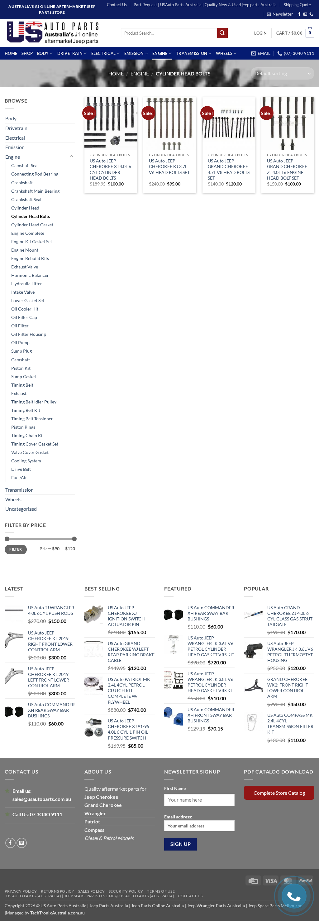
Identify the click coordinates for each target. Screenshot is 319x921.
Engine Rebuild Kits (30, 258)
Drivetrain (70, 53)
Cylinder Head (25, 207)
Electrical (103, 53)
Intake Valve (23, 292)
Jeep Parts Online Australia (157, 905)
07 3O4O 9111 (46, 814)
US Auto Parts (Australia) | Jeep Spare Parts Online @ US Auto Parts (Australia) (90, 896)
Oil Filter (20, 325)
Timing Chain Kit (27, 435)
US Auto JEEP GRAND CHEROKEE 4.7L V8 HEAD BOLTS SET (229, 169)
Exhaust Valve (24, 266)
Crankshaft (22, 182)
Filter (15, 549)
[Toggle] (71, 156)
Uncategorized (21, 509)
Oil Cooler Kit (24, 308)
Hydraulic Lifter (26, 283)
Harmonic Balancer (30, 275)
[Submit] (222, 33)
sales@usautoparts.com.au (41, 799)
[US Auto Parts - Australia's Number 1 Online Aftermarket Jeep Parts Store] (58, 33)
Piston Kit (21, 368)
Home (11, 53)
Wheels (224, 53)
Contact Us (117, 4)
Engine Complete (27, 233)
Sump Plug (21, 351)
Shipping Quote (297, 4)
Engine (160, 53)
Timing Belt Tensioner (32, 418)
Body (43, 53)
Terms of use (161, 891)
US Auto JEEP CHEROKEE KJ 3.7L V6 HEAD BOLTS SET (169, 166)
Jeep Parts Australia (109, 905)
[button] (280, 14)
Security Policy (126, 891)
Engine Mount (24, 250)
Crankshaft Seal (26, 199)
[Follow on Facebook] (299, 14)
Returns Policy (57, 891)
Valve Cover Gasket (30, 452)
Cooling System (26, 460)
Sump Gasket (23, 376)
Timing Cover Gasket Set (34, 443)
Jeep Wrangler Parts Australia (216, 905)
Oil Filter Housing (28, 334)
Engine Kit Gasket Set (31, 241)
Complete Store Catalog (279, 793)
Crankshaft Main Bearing (35, 191)
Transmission (191, 53)
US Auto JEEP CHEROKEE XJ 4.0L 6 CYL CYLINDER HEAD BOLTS (110, 169)
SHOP (27, 53)
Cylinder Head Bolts (30, 216)
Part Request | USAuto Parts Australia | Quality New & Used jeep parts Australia (205, 4)
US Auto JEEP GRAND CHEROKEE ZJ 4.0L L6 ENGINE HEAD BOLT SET (287, 169)
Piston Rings (23, 427)
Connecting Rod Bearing (34, 173)
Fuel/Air (19, 477)
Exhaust (18, 393)
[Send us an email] (305, 14)
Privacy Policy (21, 891)
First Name (175, 788)
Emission (134, 53)
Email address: (178, 816)
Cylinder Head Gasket (32, 224)
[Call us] (311, 14)
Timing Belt (22, 385)
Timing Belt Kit (25, 410)
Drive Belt (21, 469)
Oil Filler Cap (24, 317)
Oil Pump (20, 342)
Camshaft (20, 359)
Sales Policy (91, 891)
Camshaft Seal (25, 165)
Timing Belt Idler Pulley (33, 401)
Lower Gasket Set (27, 300)
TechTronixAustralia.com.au (57, 912)
